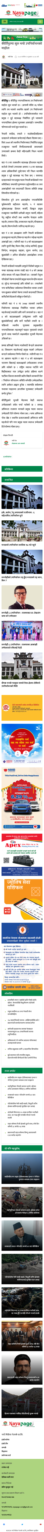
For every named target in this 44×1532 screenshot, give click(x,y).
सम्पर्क (4, 1447)
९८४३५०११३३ (6, 1514)
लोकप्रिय (9, 994)
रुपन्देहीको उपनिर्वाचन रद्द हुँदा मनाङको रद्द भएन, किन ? (22, 579)
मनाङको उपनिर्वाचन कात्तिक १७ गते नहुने (19, 545)
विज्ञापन (4, 1451)
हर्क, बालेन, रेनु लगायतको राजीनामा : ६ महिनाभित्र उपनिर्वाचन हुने (18, 514)
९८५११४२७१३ (7, 1506)
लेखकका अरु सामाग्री (18, 443)
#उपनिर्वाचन (7, 456)
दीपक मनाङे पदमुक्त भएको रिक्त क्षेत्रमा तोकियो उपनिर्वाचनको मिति (21, 684)
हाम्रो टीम (5, 1443)
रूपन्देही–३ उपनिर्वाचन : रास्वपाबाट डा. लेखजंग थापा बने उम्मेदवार (21, 614)
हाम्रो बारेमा (5, 1439)
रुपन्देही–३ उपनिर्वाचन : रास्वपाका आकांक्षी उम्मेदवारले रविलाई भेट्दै (19, 646)
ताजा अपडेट (10, 1071)
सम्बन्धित (9, 480)
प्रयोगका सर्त (6, 1455)
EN (5, 21)
